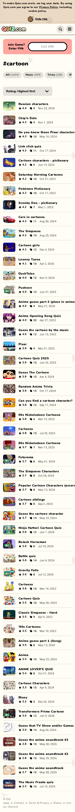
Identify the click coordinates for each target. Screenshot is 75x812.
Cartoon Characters (34, 683)
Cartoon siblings (31, 499)
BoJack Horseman (32, 542)
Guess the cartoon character (40, 513)
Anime (23, 655)
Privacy (44, 803)
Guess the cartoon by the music (43, 330)
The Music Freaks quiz (35, 782)
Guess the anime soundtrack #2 (43, 753)
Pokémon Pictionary (34, 188)
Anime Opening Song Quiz (39, 316)
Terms (32, 803)
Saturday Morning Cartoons (40, 174)
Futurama (25, 457)
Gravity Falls (28, 570)
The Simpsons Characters (38, 471)
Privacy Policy (48, 7)
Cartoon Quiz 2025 (33, 358)
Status (57, 803)
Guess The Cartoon (33, 372)
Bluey (22, 697)
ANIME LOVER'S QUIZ (35, 669)
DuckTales (26, 273)
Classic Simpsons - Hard (37, 612)
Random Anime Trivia (35, 386)
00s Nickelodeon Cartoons (39, 414)
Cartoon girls (29, 245)
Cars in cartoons (31, 217)
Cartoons (25, 429)
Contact (19, 803)
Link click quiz (29, 146)
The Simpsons (29, 231)
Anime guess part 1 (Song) (39, 640)
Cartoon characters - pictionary (43, 160)
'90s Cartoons (29, 626)
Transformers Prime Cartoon (41, 711)
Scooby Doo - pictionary (37, 202)
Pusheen (25, 287)
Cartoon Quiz (29, 598)
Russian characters (33, 104)
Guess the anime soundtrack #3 (43, 739)
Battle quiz (27, 556)
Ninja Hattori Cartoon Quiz (39, 527)
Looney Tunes (29, 259)
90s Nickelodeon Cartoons (39, 443)
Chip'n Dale (27, 118)
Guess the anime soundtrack (40, 768)
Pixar (22, 344)
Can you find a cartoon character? (45, 400)
